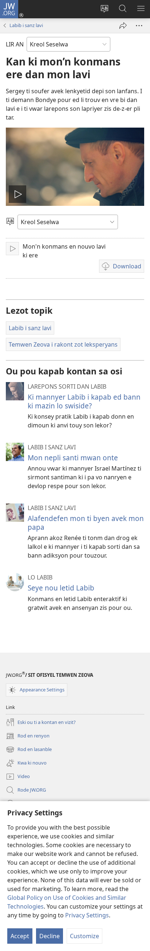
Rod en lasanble (29, 750)
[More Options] (139, 25)
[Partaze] (123, 25)
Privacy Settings (87, 915)
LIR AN (15, 44)
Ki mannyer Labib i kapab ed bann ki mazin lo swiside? (84, 401)
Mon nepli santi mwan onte (73, 458)
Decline (49, 936)
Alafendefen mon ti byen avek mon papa (86, 522)
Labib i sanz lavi (26, 25)
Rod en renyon (28, 736)
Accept (20, 936)
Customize (84, 936)
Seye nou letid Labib (61, 588)
